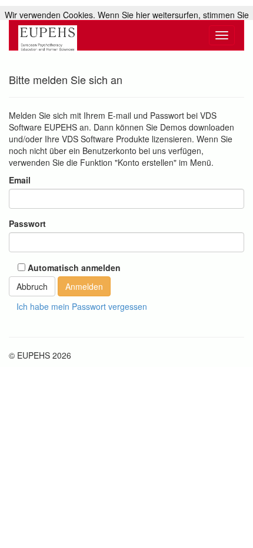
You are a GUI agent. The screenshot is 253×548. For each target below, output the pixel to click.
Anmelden (84, 286)
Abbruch (32, 286)
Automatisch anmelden (73, 267)
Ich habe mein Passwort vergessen (81, 306)
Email (20, 180)
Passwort (27, 223)
